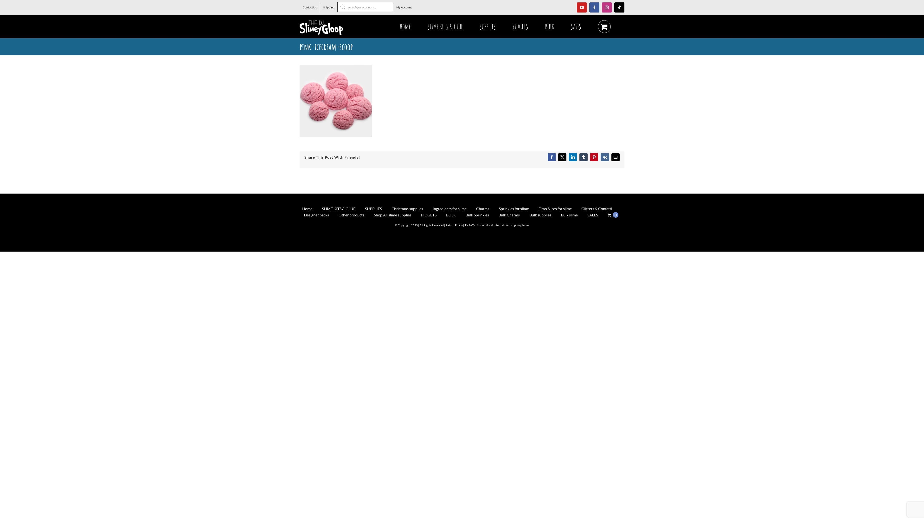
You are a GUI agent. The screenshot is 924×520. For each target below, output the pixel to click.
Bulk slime (569, 215)
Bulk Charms (509, 215)
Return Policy (454, 225)
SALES (592, 215)
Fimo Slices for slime (555, 208)
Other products (351, 215)
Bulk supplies (540, 215)
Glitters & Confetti (596, 208)
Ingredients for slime (450, 208)
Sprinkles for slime (514, 208)
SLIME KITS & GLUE (338, 208)
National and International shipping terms (503, 225)
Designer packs (316, 215)
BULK (451, 215)
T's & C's (470, 225)
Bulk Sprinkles (477, 215)
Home (307, 208)
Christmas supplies (407, 208)
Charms (482, 208)
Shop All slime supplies (392, 215)
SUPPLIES (373, 208)
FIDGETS (428, 215)
